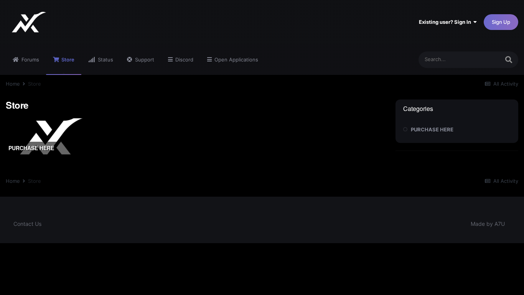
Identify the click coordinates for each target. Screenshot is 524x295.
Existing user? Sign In (446, 22)
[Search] (508, 59)
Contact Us (27, 223)
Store (67, 59)
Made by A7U (488, 223)
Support (143, 59)
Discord (183, 59)
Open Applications (235, 59)
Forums (29, 59)
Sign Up (501, 22)
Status (104, 59)
